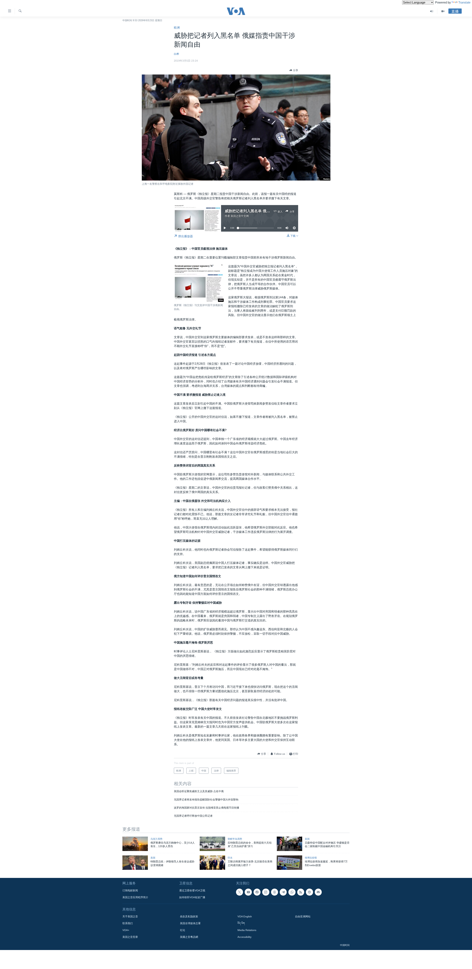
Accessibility (244, 936)
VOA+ (125, 930)
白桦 (176, 53)
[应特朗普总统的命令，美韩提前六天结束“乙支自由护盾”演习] (212, 844)
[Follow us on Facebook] (257, 892)
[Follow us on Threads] (274, 892)
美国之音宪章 (130, 936)
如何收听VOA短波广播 (192, 897)
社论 (182, 930)
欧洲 (177, 27)
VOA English (244, 916)
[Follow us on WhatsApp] (291, 892)
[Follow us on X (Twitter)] (239, 892)
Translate (464, 2)
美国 (307, 839)
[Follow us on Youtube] (248, 892)
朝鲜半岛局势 (235, 839)
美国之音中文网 (240, 215)
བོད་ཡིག (241, 923)
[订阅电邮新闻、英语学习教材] (318, 892)
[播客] (309, 892)
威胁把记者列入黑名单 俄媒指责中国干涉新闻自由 (266, 211)
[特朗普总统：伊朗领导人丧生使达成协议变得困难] (135, 862)
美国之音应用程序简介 (135, 897)
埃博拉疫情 (311, 857)
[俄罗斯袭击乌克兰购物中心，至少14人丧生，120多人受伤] (135, 844)
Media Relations (246, 930)
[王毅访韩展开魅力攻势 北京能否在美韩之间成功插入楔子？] (212, 862)
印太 (230, 857)
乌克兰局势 (156, 839)
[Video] (442, 11)
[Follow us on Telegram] (283, 892)
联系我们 (127, 923)
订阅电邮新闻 (130, 890)
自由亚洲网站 (302, 916)
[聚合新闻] (300, 892)
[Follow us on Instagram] (265, 892)
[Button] (293, 70)
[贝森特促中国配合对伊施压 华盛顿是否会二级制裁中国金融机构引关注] (289, 844)
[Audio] (431, 11)
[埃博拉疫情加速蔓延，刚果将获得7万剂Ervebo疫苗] (289, 862)
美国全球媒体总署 (190, 923)
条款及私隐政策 (189, 916)
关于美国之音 (130, 916)
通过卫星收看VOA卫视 (192, 890)
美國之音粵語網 (189, 936)
